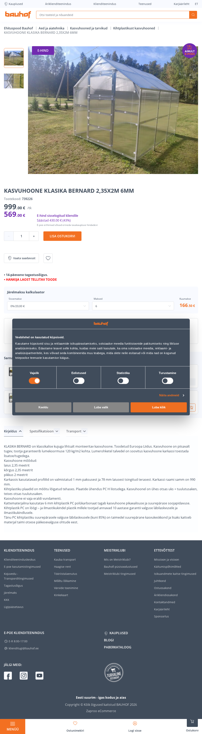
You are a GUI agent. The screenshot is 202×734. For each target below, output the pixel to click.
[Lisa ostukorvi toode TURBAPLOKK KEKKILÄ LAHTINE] (191, 407)
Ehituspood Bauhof (19, 28)
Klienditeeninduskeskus (20, 559)
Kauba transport (65, 559)
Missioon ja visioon (166, 559)
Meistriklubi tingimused (120, 574)
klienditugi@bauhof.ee (24, 648)
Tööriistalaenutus (65, 574)
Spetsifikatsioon (42, 431)
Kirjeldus (10, 431)
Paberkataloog (117, 647)
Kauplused (16, 4)
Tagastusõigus (13, 585)
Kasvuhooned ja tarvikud (89, 28)
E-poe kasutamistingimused (22, 566)
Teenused (145, 4)
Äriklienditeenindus (58, 4)
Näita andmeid (169, 395)
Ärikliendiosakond (166, 595)
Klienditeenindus (105, 4)
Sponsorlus (161, 616)
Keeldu (43, 407)
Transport (73, 431)
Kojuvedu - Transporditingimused (19, 576)
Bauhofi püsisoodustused (120, 566)
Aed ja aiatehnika (52, 28)
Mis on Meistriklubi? (117, 559)
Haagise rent (62, 566)
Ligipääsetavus (13, 607)
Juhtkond (160, 581)
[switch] (78, 381)
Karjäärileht (181, 4)
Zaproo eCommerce (101, 711)
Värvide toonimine (66, 588)
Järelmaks (10, 593)
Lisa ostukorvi (62, 236)
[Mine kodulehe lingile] (18, 15)
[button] (14, 58)
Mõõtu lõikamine (65, 581)
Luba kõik (159, 407)
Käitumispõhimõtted (167, 566)
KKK (6, 600)
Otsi (193, 15)
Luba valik (101, 407)
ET (196, 4)
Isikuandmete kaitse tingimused (175, 574)
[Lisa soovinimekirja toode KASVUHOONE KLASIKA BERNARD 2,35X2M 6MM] (48, 258)
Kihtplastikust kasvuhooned (134, 28)
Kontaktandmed (164, 602)
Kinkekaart (61, 595)
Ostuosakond (162, 588)
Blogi (109, 640)
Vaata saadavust (24, 258)
